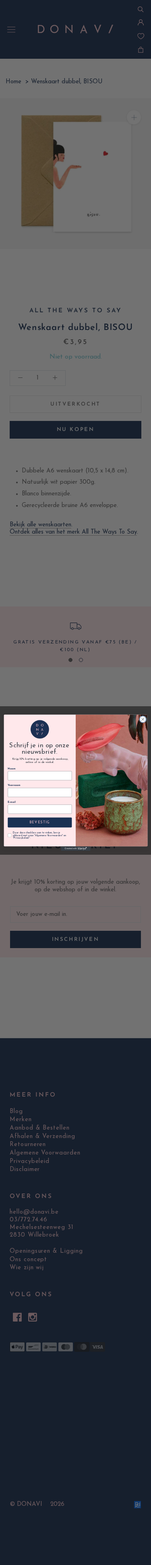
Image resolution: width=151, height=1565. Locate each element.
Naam (11, 768)
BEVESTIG (39, 822)
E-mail (11, 801)
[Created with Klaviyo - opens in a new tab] (75, 848)
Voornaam (14, 785)
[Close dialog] (142, 719)
